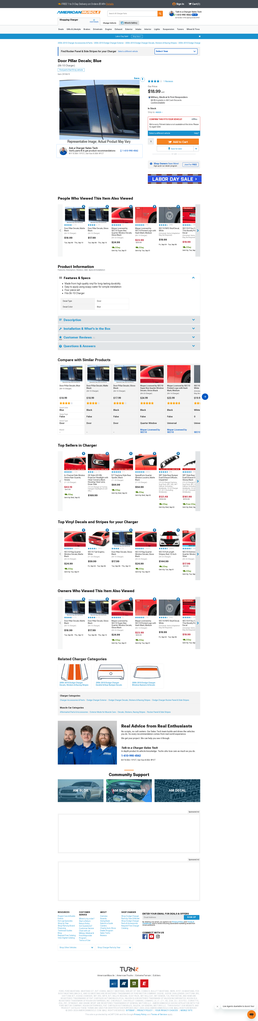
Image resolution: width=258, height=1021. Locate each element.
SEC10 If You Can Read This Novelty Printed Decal (192, 232)
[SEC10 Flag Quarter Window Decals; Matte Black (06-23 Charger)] (75, 539)
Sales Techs (105, 933)
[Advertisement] (129, 833)
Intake (138, 29)
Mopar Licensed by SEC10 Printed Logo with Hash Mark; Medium (145, 231)
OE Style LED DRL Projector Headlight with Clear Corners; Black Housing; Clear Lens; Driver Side (98, 483)
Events (60, 918)
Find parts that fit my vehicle (71, 70)
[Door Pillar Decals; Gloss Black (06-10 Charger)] (98, 215)
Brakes (87, 29)
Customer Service (86, 928)
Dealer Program (106, 931)
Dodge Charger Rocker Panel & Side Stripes (170, 700)
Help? (196, 133)
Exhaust (118, 29)
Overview (104, 916)
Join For (190, 165)
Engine (108, 29)
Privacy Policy (178, 922)
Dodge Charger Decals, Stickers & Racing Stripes (129, 700)
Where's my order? (86, 919)
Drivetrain (97, 29)
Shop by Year (63, 923)
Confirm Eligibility (158, 103)
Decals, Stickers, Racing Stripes (131, 712)
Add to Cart (180, 142)
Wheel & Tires (193, 29)
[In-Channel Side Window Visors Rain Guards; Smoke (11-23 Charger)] (75, 462)
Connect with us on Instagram (157, 936)
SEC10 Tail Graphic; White (96, 554)
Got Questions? (85, 926)
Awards (103, 918)
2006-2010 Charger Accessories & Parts (75, 43)
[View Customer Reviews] (155, 81)
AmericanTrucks (125, 975)
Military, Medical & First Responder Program (86, 935)
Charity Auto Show (108, 928)
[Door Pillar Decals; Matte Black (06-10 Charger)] (75, 215)
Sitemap (130, 1010)
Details (110, 4)
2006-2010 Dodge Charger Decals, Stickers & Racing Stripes (151, 43)
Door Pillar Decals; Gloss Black (98, 230)
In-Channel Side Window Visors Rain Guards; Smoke (74, 478)
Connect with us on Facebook (145, 936)
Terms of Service (159, 1014)
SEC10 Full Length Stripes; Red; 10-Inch (167, 554)
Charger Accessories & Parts (72, 700)
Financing (62, 928)
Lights (157, 29)
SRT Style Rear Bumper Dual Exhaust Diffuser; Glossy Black (192, 483)
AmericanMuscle (106, 975)
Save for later (176, 149)
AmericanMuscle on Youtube (151, 936)
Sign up (191, 917)
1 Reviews (168, 81)
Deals (61, 29)
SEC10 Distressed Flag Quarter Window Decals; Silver (192, 555)
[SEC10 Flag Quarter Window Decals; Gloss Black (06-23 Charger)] (146, 539)
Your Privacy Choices (166, 1010)
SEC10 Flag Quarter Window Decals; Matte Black (73, 555)
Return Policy (84, 923)
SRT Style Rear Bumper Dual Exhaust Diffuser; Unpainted (168, 483)
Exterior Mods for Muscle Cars (103, 712)
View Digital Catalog (66, 938)
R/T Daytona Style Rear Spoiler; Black (121, 477)
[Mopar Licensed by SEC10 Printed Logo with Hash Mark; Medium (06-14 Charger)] (146, 215)
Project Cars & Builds (66, 916)
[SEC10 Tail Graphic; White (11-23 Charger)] (98, 539)
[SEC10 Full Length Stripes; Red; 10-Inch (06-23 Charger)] (169, 539)
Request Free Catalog (67, 935)
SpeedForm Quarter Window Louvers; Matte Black (145, 478)
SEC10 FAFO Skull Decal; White (169, 231)
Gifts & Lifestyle (74, 29)
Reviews (103, 935)
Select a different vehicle (159, 133)
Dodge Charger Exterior (97, 700)
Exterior (129, 29)
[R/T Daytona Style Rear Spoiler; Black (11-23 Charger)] (122, 462)
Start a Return (85, 921)
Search (160, 14)
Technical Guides (65, 931)
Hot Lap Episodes (65, 921)
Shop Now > (137, 36)
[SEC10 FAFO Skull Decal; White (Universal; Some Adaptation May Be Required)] (169, 215)
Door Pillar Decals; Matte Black (74, 230)
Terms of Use (84, 940)
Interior (147, 29)
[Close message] (199, 36)
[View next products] (197, 230)
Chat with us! (84, 931)
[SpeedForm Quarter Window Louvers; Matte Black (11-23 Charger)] (146, 462)
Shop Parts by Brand (66, 926)
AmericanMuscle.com (78, 12)
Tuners (180, 29)
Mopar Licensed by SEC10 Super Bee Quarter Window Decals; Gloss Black (122, 233)
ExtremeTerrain (143, 975)
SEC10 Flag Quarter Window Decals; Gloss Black (144, 555)
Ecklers (157, 975)
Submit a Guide (106, 923)
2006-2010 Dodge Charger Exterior (109, 43)
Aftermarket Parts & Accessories (74, 712)
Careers (103, 926)
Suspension (168, 29)
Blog (60, 933)
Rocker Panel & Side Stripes (159, 712)
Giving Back (105, 921)
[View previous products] (60, 230)
